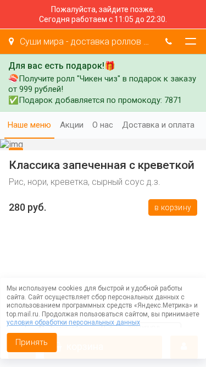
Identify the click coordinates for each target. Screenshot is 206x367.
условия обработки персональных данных (73, 322)
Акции (71, 125)
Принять (31, 342)
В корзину (172, 207)
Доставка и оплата (158, 125)
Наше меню (29, 125)
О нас (102, 125)
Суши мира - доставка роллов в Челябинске (85, 41)
